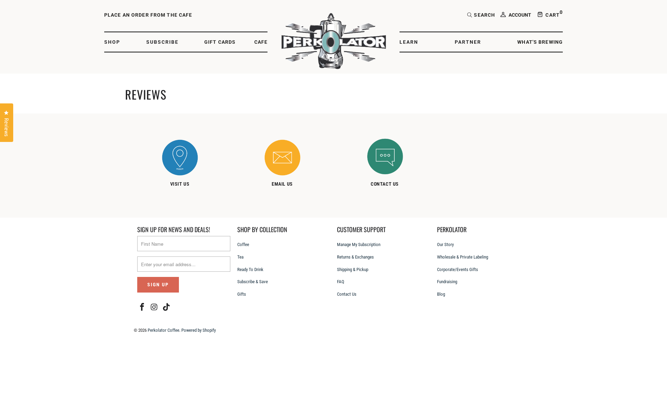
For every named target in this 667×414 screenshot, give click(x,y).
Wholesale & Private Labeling (462, 257)
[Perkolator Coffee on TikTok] (166, 307)
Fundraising (447, 281)
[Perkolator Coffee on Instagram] (154, 307)
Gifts (241, 294)
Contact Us (346, 294)
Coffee (243, 244)
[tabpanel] (186, 164)
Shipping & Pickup (352, 269)
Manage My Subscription (358, 244)
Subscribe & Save (252, 281)
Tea (240, 257)
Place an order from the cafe (148, 15)
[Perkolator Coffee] (334, 42)
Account (520, 15)
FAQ (340, 281)
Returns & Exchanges (355, 257)
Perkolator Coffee (163, 330)
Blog (441, 294)
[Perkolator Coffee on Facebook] (142, 307)
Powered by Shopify (198, 330)
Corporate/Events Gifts (457, 269)
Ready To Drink (250, 269)
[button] (115, 42)
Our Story (445, 244)
